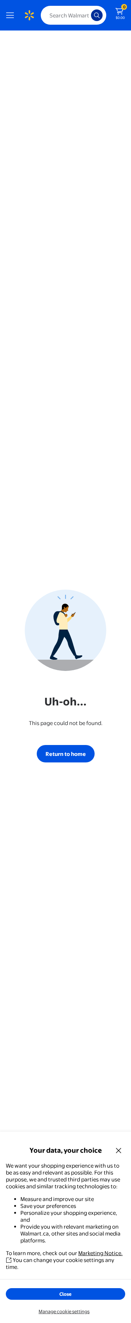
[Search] (97, 15)
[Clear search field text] (87, 15)
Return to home (65, 753)
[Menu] (11, 15)
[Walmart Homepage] (29, 15)
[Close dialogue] (118, 1150)
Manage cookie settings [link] (64, 1311)
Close (65, 1294)
